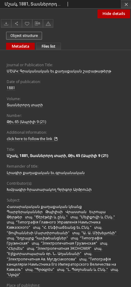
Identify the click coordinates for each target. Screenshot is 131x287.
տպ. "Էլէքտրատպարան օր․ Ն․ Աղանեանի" (54, 251)
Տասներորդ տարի (25, 104)
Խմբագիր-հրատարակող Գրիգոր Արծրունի (49, 189)
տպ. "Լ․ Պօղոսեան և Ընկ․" (82, 269)
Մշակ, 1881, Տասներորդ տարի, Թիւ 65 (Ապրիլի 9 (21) (57, 155)
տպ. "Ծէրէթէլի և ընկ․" (46, 217)
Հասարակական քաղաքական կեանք (44, 206)
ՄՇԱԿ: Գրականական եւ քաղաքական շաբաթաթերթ (59, 71)
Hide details (113, 13)
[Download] (6, 23)
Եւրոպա (97, 211)
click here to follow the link (30, 138)
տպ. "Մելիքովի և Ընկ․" (92, 217)
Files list (48, 46)
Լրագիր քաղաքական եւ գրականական (46, 172)
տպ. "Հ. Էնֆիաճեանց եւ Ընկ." (62, 227)
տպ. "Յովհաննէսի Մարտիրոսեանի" (54, 230)
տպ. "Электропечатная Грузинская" (64, 243)
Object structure (24, 35)
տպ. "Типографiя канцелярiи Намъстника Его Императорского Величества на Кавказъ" (61, 264)
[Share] (16, 23)
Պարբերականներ (25, 211)
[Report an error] (48, 23)
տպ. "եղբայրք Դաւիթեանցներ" (37, 238)
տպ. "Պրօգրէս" (39, 269)
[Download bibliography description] (37, 23)
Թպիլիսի (54, 211)
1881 (11, 87)
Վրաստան (76, 211)
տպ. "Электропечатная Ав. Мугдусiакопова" (49, 256)
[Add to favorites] (27, 23)
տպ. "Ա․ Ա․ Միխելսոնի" (94, 232)
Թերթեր (14, 217)
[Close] (126, 4)
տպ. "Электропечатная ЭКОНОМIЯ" (59, 248)
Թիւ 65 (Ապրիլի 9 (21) (26, 121)
